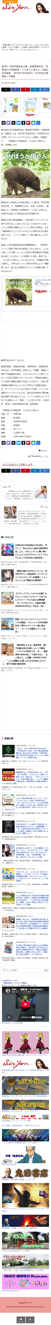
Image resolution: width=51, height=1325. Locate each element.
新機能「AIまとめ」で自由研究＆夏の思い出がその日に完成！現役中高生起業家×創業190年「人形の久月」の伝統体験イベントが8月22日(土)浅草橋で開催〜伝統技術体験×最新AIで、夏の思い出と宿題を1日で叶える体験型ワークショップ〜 (25, 925)
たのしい (44, 450)
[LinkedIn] (35, 90)
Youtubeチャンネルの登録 (12, 1023)
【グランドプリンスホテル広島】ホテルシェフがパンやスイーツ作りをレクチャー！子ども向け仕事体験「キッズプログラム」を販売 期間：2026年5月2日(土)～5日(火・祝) (31, 599)
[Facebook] (15, 90)
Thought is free (39, 1307)
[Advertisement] (25, 29)
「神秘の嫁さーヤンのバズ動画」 (15, 983)
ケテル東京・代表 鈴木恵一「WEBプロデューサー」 (22, 1125)
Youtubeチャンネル (10, 980)
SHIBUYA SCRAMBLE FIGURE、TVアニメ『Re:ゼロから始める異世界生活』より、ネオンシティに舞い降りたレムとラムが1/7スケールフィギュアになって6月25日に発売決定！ (31, 551)
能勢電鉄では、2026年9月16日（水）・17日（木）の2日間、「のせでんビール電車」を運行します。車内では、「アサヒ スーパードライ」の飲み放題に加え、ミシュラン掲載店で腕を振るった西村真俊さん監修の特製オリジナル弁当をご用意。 (25, 778)
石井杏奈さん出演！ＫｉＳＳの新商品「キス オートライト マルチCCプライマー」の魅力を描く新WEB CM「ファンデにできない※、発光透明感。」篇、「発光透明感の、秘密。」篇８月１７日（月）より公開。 (33, 852)
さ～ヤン (45, 456)
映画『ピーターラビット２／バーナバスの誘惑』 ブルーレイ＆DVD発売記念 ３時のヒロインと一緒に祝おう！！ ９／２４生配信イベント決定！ (31, 625)
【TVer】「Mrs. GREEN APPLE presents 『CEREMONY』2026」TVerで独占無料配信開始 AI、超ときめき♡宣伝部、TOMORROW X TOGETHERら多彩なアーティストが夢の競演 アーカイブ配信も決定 (32, 753)
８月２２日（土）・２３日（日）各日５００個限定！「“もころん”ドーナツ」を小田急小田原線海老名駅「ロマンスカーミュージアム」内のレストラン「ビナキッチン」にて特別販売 (32, 876)
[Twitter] (6, 90)
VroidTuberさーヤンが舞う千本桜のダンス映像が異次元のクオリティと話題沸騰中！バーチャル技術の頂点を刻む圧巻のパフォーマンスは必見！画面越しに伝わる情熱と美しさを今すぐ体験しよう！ (32, 828)
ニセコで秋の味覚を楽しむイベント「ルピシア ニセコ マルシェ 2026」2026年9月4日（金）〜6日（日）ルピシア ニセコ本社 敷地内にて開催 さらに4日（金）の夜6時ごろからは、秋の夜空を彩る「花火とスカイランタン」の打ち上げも (25, 804)
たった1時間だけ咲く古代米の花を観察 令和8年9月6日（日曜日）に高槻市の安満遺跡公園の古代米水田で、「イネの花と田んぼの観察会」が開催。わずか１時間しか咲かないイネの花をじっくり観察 (32, 900)
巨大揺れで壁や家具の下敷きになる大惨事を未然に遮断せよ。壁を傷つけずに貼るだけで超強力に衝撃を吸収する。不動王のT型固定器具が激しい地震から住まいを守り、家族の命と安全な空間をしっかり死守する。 (32, 949)
